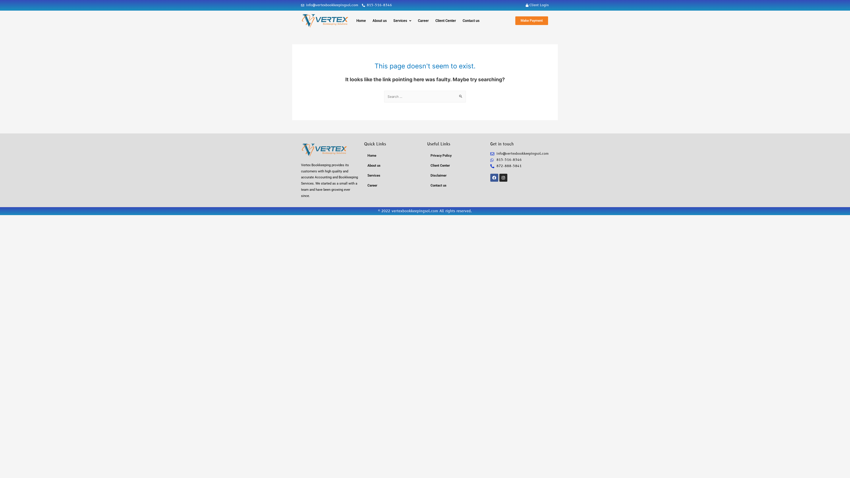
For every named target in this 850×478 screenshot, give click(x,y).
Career (423, 21)
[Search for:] (425, 96)
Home (361, 21)
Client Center (445, 21)
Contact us (471, 21)
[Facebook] (494, 178)
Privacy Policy (441, 156)
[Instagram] (503, 178)
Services (400, 21)
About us (380, 21)
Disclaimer (438, 175)
